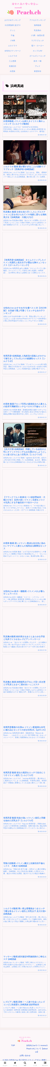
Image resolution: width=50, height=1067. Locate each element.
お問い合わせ (25, 1055)
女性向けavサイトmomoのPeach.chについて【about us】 (37, 1048)
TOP (13, 1045)
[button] (45, 598)
